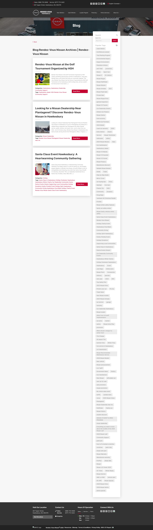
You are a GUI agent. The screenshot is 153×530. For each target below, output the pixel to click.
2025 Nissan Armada (103, 299)
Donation (109, 191)
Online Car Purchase (103, 122)
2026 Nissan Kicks (102, 484)
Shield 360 (108, 460)
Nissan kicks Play (109, 324)
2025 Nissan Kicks (102, 285)
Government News (102, 371)
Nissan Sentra (101, 115)
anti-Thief (99, 68)
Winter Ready (110, 470)
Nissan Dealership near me (105, 404)
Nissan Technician (109, 135)
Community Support (41, 90)
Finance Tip (100, 188)
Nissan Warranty (101, 454)
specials (107, 275)
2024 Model (100, 125)
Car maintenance (102, 145)
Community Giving (40, 188)
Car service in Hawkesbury (105, 346)
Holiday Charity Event (68, 188)
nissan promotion (102, 388)
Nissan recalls (101, 312)
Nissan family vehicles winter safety (105, 212)
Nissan (99, 464)
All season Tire (101, 339)
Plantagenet (55, 138)
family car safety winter (104, 208)
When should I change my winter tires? (104, 332)
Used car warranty (102, 128)
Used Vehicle (100, 48)
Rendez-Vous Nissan (60, 92)
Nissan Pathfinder (102, 82)
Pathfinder (100, 408)
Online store (109, 269)
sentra (98, 324)
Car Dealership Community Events (62, 182)
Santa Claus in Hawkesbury (47, 180)
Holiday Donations (102, 240)
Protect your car (102, 289)
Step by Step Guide (102, 175)
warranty (99, 305)
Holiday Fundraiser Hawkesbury (65, 180)
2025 (112, 128)
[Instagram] (96, 4)
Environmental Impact (103, 58)
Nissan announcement (103, 365)
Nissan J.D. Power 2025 (104, 467)
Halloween (100, 138)
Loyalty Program (84, 12)
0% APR (99, 480)
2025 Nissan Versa (108, 398)
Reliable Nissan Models (104, 168)
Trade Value (100, 292)
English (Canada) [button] (114, 3)
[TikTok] (104, 4)
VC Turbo (99, 470)
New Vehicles (60, 12)
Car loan (107, 185)
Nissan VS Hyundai (102, 155)
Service (99, 135)
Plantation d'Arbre (102, 65)
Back (35, 42)
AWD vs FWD (101, 477)
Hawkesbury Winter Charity (43, 182)
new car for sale (101, 381)
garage (108, 302)
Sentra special (101, 490)
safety (108, 138)
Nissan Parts (100, 272)
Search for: (98, 38)
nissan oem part (101, 450)
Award (109, 132)
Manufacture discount (103, 165)
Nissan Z (99, 75)
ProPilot (99, 460)
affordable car (111, 378)
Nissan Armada (101, 88)
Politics (113, 371)
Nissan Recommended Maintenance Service (103, 354)
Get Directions (38, 517)
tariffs (98, 394)
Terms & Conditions (84, 527)
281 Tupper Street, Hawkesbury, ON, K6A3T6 (47, 5)
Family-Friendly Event (48, 186)
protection (109, 68)
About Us (115, 12)
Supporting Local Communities (58, 184)
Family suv (109, 408)
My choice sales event (103, 391)
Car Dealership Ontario (103, 108)
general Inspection (102, 102)
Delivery (99, 275)
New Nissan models (103, 295)
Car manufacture (102, 375)
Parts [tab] (91, 511)
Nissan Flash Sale (102, 92)
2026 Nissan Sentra (103, 487)
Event (109, 265)
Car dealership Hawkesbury (105, 309)
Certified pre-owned (103, 52)
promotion (100, 327)
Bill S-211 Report (106, 527)
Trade (105, 171)
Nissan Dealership (48, 136)
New (113, 142)
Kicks (110, 181)
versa (98, 398)
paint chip (109, 447)
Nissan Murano (101, 85)
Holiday (45, 178)
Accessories (111, 272)
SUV (110, 88)
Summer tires (101, 343)
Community (100, 191)
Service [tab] (85, 511)
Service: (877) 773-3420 (57, 2)
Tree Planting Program (103, 55)
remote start (111, 477)
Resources (68, 527)
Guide (98, 171)
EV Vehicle (108, 75)
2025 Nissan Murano (103, 142)
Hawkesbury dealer (45, 92)
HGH (52, 92)
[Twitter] (94, 4)
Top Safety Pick (101, 282)
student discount (102, 414)
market (107, 321)
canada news (107, 394)
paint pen (99, 441)
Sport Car (107, 72)
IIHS (113, 279)
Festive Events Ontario (42, 184)
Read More (76, 91)
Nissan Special (109, 480)
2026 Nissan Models (103, 358)
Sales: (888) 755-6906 (41, 2)
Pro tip (112, 289)
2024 (107, 279)
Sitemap (74, 527)
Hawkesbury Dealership (58, 88)
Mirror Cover (100, 178)
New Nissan (100, 378)
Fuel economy (101, 118)
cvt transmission (102, 349)
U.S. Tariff (100, 368)
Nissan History (101, 411)
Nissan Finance (101, 162)
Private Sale (100, 95)
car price (99, 321)
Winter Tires (111, 343)
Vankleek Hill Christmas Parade (106, 198)
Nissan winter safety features (105, 205)
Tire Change (100, 336)
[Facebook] (91, 4)
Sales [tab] (79, 511)
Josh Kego (100, 269)
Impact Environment (103, 62)
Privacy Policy (96, 527)
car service (100, 302)
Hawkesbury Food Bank (54, 188)
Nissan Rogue (101, 78)
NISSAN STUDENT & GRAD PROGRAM (105, 419)
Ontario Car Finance (103, 112)
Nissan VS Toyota (102, 105)
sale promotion (101, 385)
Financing (94, 12)
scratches (99, 447)
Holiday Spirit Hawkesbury (63, 186)
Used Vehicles (71, 12)
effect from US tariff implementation (103, 316)
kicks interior (100, 132)
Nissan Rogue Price (102, 98)
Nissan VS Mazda (102, 152)
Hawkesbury (46, 88)
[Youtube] (99, 4)
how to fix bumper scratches (105, 444)
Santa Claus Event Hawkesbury (57, 190)
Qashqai (99, 185)
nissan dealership (102, 423)
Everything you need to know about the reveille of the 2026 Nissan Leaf (106, 429)
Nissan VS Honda (102, 158)
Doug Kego (100, 195)
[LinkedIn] (101, 4)
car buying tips (101, 181)
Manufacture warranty (103, 457)
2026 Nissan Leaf (102, 434)
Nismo (98, 72)
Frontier (99, 201)
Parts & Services (105, 12)
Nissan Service (101, 474)
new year (99, 279)
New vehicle (100, 361)
